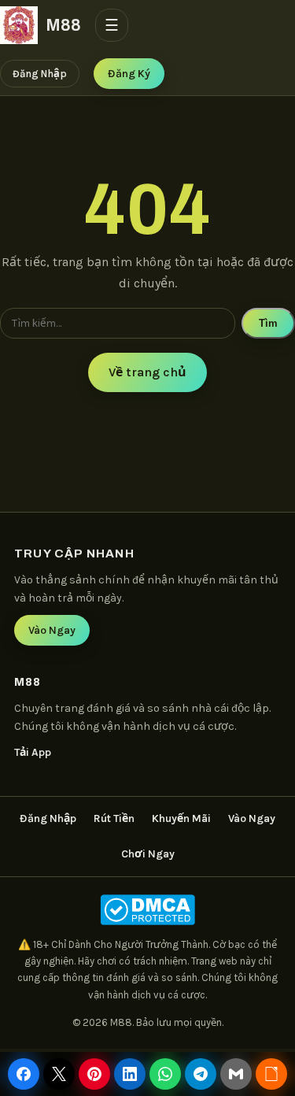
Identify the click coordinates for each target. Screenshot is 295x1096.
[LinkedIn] (130, 1074)
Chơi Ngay (148, 854)
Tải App (32, 752)
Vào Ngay (52, 630)
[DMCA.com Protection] (147, 909)
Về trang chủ (147, 372)
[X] (59, 1074)
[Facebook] (23, 1074)
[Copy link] (271, 1074)
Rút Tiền (114, 818)
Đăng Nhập (40, 74)
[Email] (236, 1074)
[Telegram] (200, 1074)
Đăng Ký (129, 73)
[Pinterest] (94, 1074)
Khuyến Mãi (181, 818)
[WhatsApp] (165, 1074)
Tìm (268, 323)
